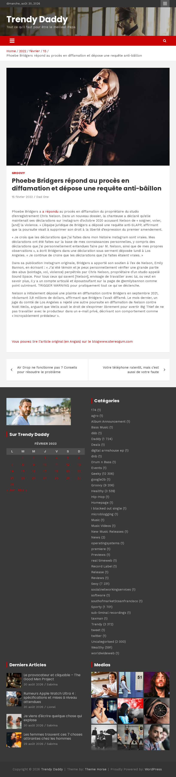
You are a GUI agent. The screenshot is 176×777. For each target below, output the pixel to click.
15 (23, 471)
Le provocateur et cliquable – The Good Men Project (52, 677)
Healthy (97, 491)
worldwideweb (103, 653)
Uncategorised (102, 642)
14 (12, 471)
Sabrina (52, 684)
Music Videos (101, 526)
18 (56, 471)
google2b (98, 479)
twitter (96, 636)
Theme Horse (95, 769)
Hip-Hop (98, 497)
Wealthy (97, 647)
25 (56, 478)
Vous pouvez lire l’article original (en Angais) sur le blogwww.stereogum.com (72, 341)
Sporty (96, 607)
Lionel (51, 707)
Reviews (97, 578)
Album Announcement (108, 421)
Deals (95, 445)
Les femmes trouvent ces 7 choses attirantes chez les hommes (53, 736)
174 (93, 410)
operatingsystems (105, 543)
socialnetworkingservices (111, 589)
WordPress (153, 769)
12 (67, 465)
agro (95, 416)
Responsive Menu (165, 3)
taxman (97, 618)
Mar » (22, 490)
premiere (98, 549)
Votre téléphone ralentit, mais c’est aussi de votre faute (131, 370)
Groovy (18, 173)
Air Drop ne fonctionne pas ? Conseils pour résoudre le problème (47, 370)
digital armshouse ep (107, 450)
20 (79, 471)
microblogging (102, 514)
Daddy (96, 439)
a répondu (50, 211)
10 (45, 465)
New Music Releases (107, 532)
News (95, 537)
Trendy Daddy (37, 19)
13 (79, 465)
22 (23, 478)
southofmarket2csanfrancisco (114, 601)
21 (12, 478)
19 (68, 471)
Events (96, 468)
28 (12, 485)
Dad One (42, 196)
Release (97, 572)
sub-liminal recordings (108, 613)
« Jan (10, 490)
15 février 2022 (22, 196)
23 (33, 478)
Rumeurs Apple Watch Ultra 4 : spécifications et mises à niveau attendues (50, 697)
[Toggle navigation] (12, 41)
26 (68, 478)
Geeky (96, 474)
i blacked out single (106, 508)
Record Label (101, 566)
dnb (94, 456)
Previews (98, 555)
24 (45, 478)
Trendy (96, 624)
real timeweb (101, 560)
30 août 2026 (33, 684)
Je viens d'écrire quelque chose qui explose (53, 718)
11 (56, 465)
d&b (94, 433)
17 (45, 471)
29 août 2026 (33, 743)
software (98, 595)
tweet (95, 630)
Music (95, 520)
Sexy (95, 584)
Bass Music (99, 427)
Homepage (100, 503)
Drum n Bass (101, 462)
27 (79, 478)
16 (33, 471)
